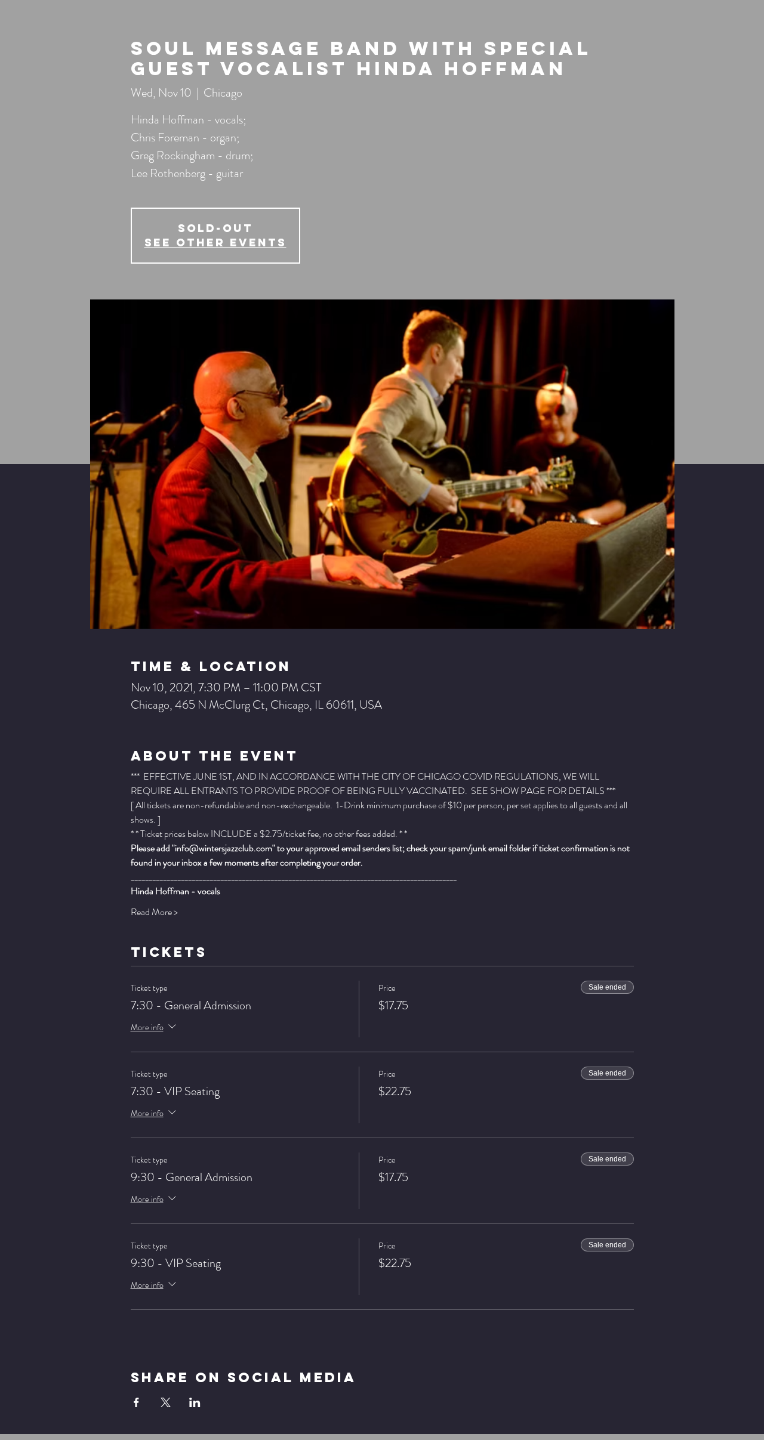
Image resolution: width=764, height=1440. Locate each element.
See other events (215, 242)
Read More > (154, 912)
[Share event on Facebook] (136, 1402)
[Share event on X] (165, 1402)
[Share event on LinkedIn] (195, 1402)
